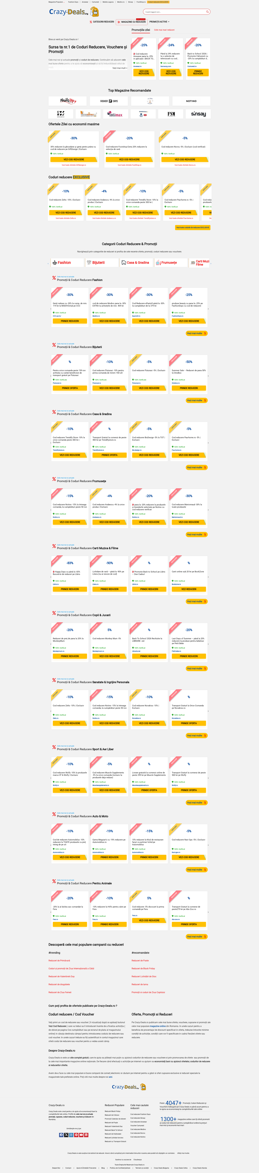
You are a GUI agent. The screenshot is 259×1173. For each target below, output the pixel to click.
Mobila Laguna (108, 2)
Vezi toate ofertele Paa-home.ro (181, 218)
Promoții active (158, 21)
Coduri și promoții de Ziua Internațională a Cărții (71, 968)
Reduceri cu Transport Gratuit (115, 1141)
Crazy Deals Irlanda (200, 1168)
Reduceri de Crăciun (112, 1115)
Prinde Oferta (70, 388)
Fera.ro (55, 919)
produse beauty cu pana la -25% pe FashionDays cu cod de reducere (187, 304)
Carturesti (95, 2)
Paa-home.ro (176, 450)
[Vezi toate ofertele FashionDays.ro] (109, 101)
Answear (85, 2)
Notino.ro (56, 517)
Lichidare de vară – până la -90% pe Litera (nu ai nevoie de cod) (108, 572)
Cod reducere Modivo (138, 1129)
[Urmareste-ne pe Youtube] (81, 1135)
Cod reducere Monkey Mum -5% (107, 638)
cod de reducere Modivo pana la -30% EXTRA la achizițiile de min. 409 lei (109, 304)
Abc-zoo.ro (176, 919)
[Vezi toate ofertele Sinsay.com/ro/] (198, 114)
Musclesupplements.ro (101, 785)
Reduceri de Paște (111, 1123)
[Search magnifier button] (207, 12)
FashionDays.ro (177, 316)
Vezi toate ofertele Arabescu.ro (104, 218)
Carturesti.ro (192, 66)
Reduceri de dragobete (59, 984)
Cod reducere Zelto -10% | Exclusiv (64, 200)
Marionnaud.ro (177, 517)
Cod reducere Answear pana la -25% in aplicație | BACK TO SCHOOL (143, 57)
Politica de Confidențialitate (120, 1168)
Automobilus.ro (58, 852)
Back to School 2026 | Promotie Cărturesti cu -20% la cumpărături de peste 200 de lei (198, 57)
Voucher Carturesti (137, 1126)
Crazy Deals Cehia (181, 1168)
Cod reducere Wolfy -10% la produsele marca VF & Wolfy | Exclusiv (70, 773)
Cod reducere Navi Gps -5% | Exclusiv (188, 840)
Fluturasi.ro (57, 383)
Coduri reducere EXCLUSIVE (158, 2)
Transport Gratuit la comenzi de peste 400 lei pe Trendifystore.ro (109, 438)
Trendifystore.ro (58, 450)
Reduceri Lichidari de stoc (114, 1138)
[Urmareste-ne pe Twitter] (66, 1135)
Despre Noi (56, 1168)
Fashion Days (73, 2)
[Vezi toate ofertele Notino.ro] (191, 101)
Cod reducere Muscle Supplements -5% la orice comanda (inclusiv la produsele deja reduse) (108, 775)
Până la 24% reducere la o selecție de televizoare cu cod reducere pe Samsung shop (170, 59)
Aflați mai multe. (183, 1153)
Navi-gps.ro (176, 852)
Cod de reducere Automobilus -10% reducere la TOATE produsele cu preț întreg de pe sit (69, 842)
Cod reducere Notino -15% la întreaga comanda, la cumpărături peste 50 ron (70, 505)
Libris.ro (56, 584)
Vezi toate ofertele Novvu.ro (185, 165)
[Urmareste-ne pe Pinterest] (76, 1135)
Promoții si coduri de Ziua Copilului (148, 992)
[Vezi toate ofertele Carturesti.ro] (60, 114)
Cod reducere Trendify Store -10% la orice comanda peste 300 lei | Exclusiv (142, 202)
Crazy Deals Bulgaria (161, 1168)
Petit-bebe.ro (176, 651)
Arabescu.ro (97, 517)
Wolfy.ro (56, 785)
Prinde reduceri (198, 72)
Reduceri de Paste (140, 960)
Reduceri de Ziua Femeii (60, 992)
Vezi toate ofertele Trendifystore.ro (142, 218)
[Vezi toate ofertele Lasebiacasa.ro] (150, 101)
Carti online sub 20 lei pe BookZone (188, 571)
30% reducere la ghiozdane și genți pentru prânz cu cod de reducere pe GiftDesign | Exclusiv (73, 148)
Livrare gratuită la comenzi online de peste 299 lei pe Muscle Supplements (149, 773)
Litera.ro (95, 584)
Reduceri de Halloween (113, 1134)
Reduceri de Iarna (140, 984)
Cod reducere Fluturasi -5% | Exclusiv (148, 370)
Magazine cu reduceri (133, 21)
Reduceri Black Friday (112, 1111)
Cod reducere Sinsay (137, 1118)
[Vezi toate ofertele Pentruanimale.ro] (88, 114)
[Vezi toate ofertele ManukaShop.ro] (143, 114)
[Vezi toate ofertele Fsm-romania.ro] (170, 114)
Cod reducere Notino (137, 1137)
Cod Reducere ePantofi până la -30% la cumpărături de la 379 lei (148, 304)
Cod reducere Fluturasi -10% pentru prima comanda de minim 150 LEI (108, 371)
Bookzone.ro (176, 584)
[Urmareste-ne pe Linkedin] (86, 1135)
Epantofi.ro (136, 316)
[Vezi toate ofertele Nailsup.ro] (68, 101)
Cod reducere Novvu (137, 1133)
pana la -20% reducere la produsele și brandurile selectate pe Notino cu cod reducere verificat (149, 507)
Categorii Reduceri (103, 21)
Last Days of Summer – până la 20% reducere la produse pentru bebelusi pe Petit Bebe (188, 641)
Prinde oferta (109, 455)
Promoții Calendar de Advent (115, 1119)
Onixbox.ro (176, 383)
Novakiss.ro (136, 718)
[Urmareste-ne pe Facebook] (61, 1135)
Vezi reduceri (188, 589)
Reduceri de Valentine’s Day (62, 976)
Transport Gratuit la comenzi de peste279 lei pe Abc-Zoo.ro (186, 908)
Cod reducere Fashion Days (140, 1114)
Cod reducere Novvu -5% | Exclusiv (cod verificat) (183, 147)
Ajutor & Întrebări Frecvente (86, 1168)
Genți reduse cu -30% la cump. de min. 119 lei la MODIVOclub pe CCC (70, 304)
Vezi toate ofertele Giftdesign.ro (74, 165)
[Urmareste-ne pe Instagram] (71, 1135)
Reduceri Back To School (113, 1130)
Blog (103, 1168)
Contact (68, 1168)
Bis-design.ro (137, 450)
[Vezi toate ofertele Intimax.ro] (115, 114)
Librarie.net (136, 651)
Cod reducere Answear (138, 1122)
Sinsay (130, 2)
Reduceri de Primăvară (59, 960)
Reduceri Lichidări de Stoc (144, 976)
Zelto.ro (55, 718)
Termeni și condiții (142, 1168)
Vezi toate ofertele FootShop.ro (129, 165)
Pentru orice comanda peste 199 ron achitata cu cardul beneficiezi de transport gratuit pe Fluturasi (69, 373)
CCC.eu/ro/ (57, 316)
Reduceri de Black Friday (143, 968)
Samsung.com (166, 66)
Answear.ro (137, 66)
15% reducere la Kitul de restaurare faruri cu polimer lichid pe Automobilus (147, 842)
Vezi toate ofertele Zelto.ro (66, 218)
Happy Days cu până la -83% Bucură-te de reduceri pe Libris (66, 573)
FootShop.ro (141, 2)
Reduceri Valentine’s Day (113, 1126)
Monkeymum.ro (58, 651)
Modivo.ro (121, 2)
